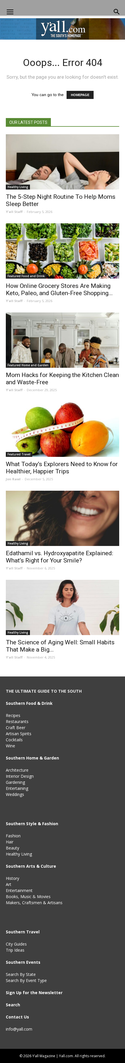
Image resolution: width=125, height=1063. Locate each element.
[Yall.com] (62, 29)
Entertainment (19, 890)
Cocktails (14, 739)
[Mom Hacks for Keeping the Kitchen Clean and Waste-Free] (62, 340)
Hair (9, 842)
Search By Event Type (26, 980)
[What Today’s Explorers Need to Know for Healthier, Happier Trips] (62, 429)
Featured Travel (19, 454)
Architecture (17, 770)
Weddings (15, 794)
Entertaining (17, 788)
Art (8, 884)
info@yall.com (19, 1029)
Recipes (13, 715)
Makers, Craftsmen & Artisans (34, 902)
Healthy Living (18, 187)
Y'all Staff (14, 211)
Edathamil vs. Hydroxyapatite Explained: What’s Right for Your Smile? (59, 557)
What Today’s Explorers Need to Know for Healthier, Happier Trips (62, 468)
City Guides (16, 944)
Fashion (13, 835)
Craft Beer (15, 727)
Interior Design (20, 776)
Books (12, 896)
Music (25, 896)
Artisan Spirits (18, 733)
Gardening (15, 782)
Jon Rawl (13, 479)
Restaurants (17, 721)
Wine (10, 745)
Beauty (12, 848)
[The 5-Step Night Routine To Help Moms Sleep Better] (62, 162)
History (12, 878)
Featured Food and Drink (26, 276)
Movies (44, 896)
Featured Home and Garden (28, 365)
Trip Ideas (15, 950)
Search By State (21, 974)
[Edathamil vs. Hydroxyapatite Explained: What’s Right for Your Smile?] (62, 518)
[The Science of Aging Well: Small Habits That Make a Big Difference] (62, 607)
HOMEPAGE (80, 95)
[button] (117, 12)
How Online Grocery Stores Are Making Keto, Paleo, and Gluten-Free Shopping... (59, 289)
